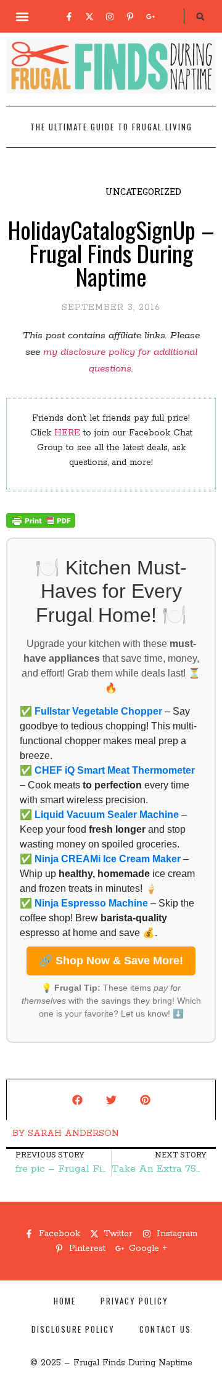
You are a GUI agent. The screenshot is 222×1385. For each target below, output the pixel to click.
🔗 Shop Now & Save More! (111, 960)
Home (65, 1301)
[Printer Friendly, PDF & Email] (40, 525)
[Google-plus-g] (150, 16)
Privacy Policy (134, 1301)
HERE (67, 433)
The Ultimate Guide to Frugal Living (111, 127)
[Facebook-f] (69, 16)
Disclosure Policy (73, 1329)
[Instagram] (109, 16)
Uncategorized (143, 191)
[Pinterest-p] (130, 16)
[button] (22, 16)
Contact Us (165, 1329)
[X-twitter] (89, 16)
